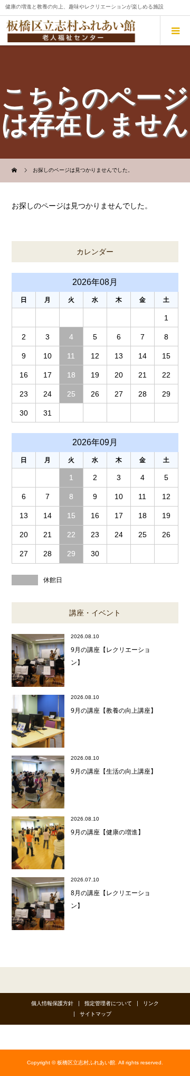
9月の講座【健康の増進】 (107, 831)
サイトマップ (95, 1014)
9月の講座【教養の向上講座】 (114, 710)
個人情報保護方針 (52, 1003)
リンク (151, 1003)
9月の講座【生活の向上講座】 (114, 771)
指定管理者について (108, 1003)
